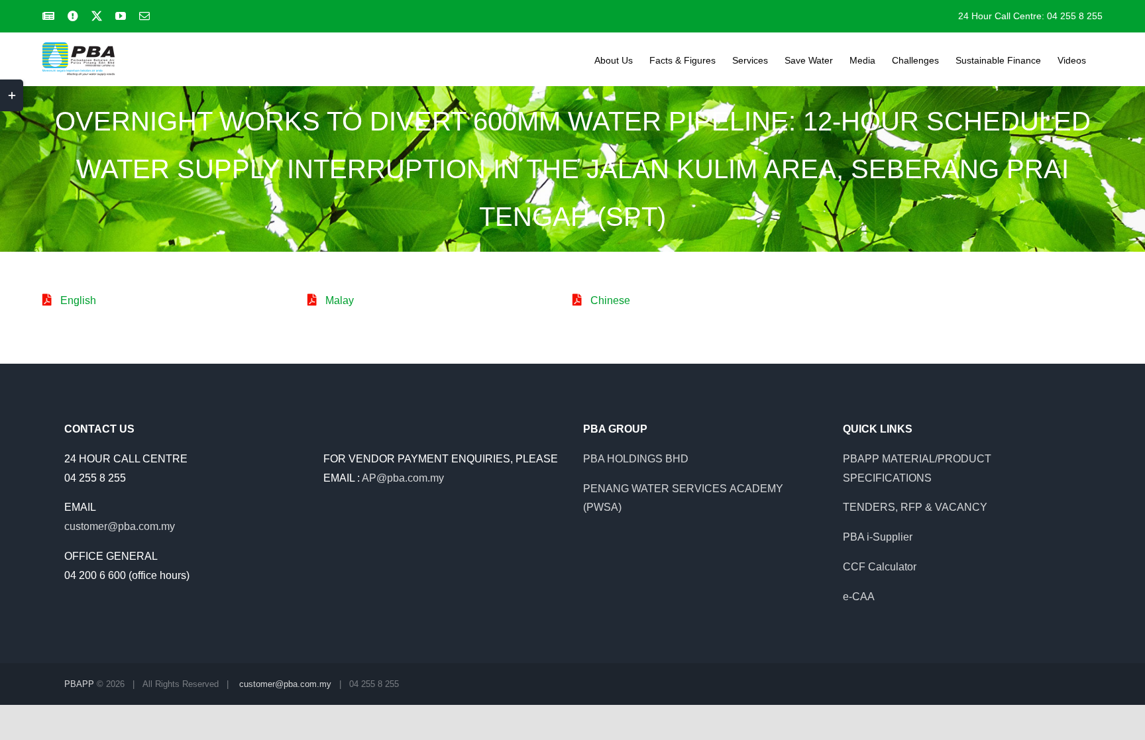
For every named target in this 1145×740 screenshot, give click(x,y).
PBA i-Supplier (877, 537)
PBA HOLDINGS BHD (635, 458)
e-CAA (859, 596)
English (78, 300)
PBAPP (79, 684)
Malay (339, 300)
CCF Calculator (879, 566)
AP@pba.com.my (403, 478)
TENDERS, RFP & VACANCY (915, 507)
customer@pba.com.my (119, 526)
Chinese (610, 300)
